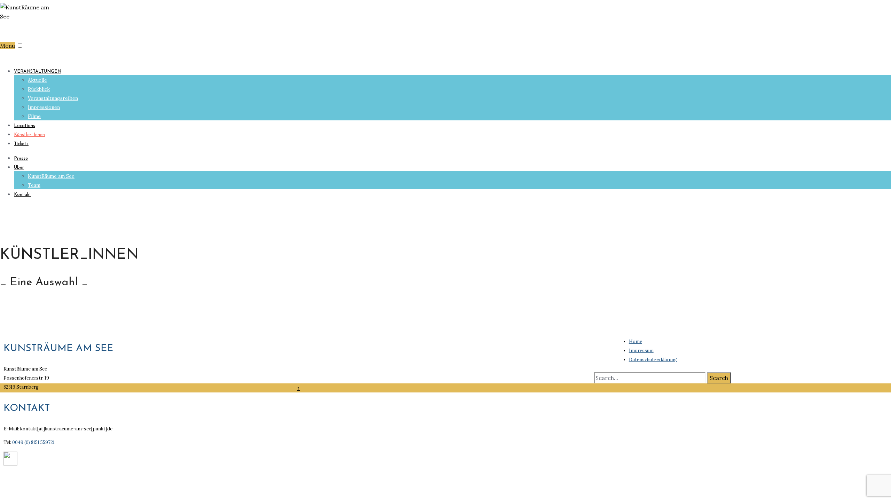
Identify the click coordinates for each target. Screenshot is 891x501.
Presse (21, 158)
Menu (7, 45)
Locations (24, 126)
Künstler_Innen (29, 135)
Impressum (641, 350)
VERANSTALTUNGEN (37, 71)
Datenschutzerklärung (653, 360)
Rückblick (39, 89)
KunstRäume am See (51, 176)
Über (19, 167)
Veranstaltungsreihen (53, 98)
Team (34, 185)
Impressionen (44, 107)
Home (635, 341)
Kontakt (22, 194)
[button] (20, 45)
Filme (34, 116)
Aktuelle (37, 80)
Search (719, 377)
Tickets (21, 144)
